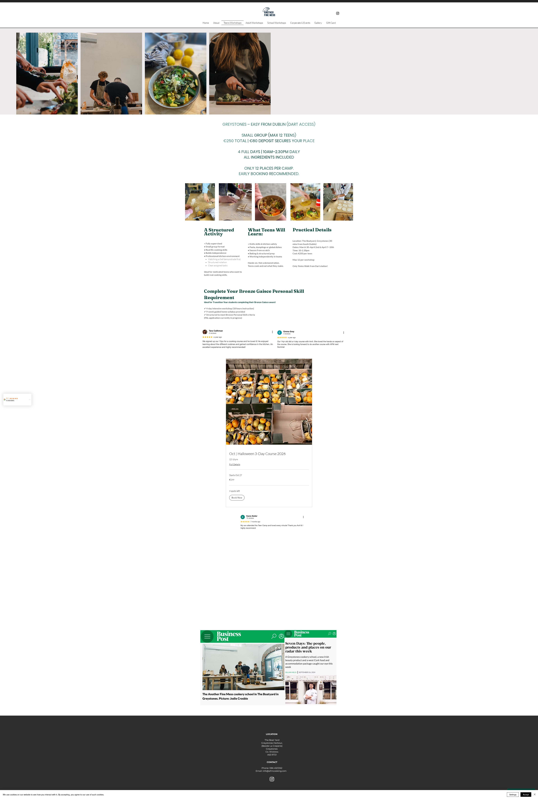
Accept (526, 794)
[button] (248, 218)
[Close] (534, 794)
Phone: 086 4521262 (272, 768)
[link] (269, 453)
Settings (512, 794)
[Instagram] (338, 13)
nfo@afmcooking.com (275, 771)
